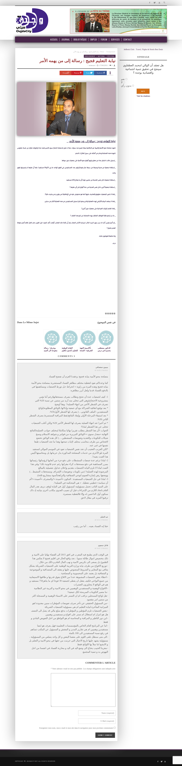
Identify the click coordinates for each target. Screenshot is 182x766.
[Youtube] (159, 2)
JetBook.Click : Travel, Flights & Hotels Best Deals (143, 49)
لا (121, 82)
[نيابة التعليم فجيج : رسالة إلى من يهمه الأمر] (66, 109)
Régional (111, 56)
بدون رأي (126, 85)
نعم (123, 79)
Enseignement (110, 51)
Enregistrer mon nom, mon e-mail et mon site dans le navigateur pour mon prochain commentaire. (76, 728)
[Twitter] (154, 2)
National (101, 56)
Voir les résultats (143, 96)
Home (102, 51)
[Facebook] (149, 2)
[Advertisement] (66, 290)
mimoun (92, 65)
